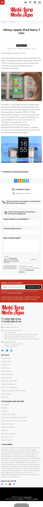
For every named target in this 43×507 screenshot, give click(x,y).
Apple (9, 48)
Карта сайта (28, 497)
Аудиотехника (7, 374)
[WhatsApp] (23, 181)
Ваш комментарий (12, 238)
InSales (35, 499)
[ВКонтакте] (15, 181)
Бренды (4, 397)
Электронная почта (12, 228)
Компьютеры (6, 371)
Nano (34, 48)
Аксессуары (6, 394)
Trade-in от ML (7, 440)
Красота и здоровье (9, 387)
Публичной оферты (15, 293)
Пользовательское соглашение (14, 421)
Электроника (6, 378)
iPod (13, 48)
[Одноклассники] (19, 181)
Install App (21, 505)
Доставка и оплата (9, 434)
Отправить (10, 267)
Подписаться (33, 287)
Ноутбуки (5, 368)
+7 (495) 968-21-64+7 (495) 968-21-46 (11, 320)
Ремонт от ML (7, 437)
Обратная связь (7, 424)
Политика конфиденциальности (14, 417)
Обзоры (4, 430)
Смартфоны (6, 358)
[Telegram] (27, 181)
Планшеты (5, 365)
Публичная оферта (9, 414)
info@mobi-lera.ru (11, 327)
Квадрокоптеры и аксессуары (13, 391)
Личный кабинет (8, 427)
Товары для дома (8, 384)
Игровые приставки (9, 381)
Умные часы (6, 361)
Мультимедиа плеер (24, 48)
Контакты (5, 411)
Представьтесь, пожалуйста (16, 219)
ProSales (20, 499)
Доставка (5, 405)
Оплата (4, 408)
